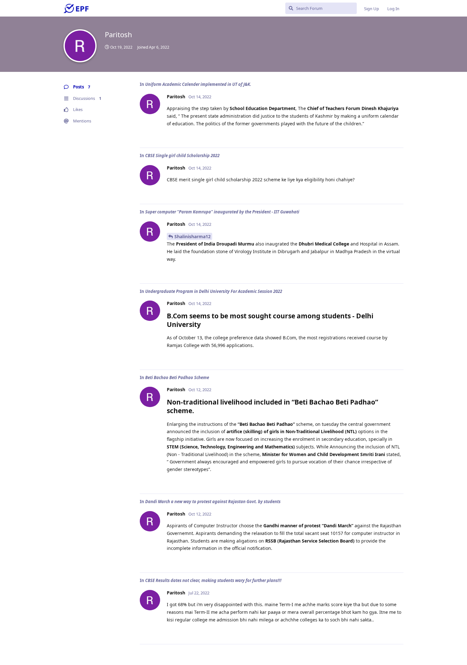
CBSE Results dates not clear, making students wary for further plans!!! (213, 580)
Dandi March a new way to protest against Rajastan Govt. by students (213, 501)
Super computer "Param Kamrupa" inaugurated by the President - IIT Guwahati (222, 212)
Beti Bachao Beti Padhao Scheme (177, 377)
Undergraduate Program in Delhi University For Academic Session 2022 (213, 291)
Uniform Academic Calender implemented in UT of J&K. (198, 84)
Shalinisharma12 (192, 236)
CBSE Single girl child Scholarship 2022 (182, 155)
